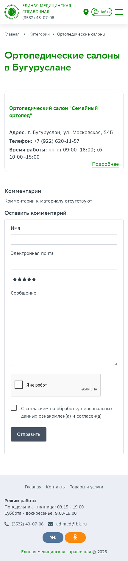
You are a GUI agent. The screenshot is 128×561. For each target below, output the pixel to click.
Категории (39, 34)
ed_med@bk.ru (71, 524)
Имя (15, 228)
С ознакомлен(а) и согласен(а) (67, 409)
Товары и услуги (86, 487)
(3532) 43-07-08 (27, 524)
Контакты (55, 487)
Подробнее (105, 164)
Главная (12, 34)
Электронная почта (32, 253)
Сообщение (23, 293)
